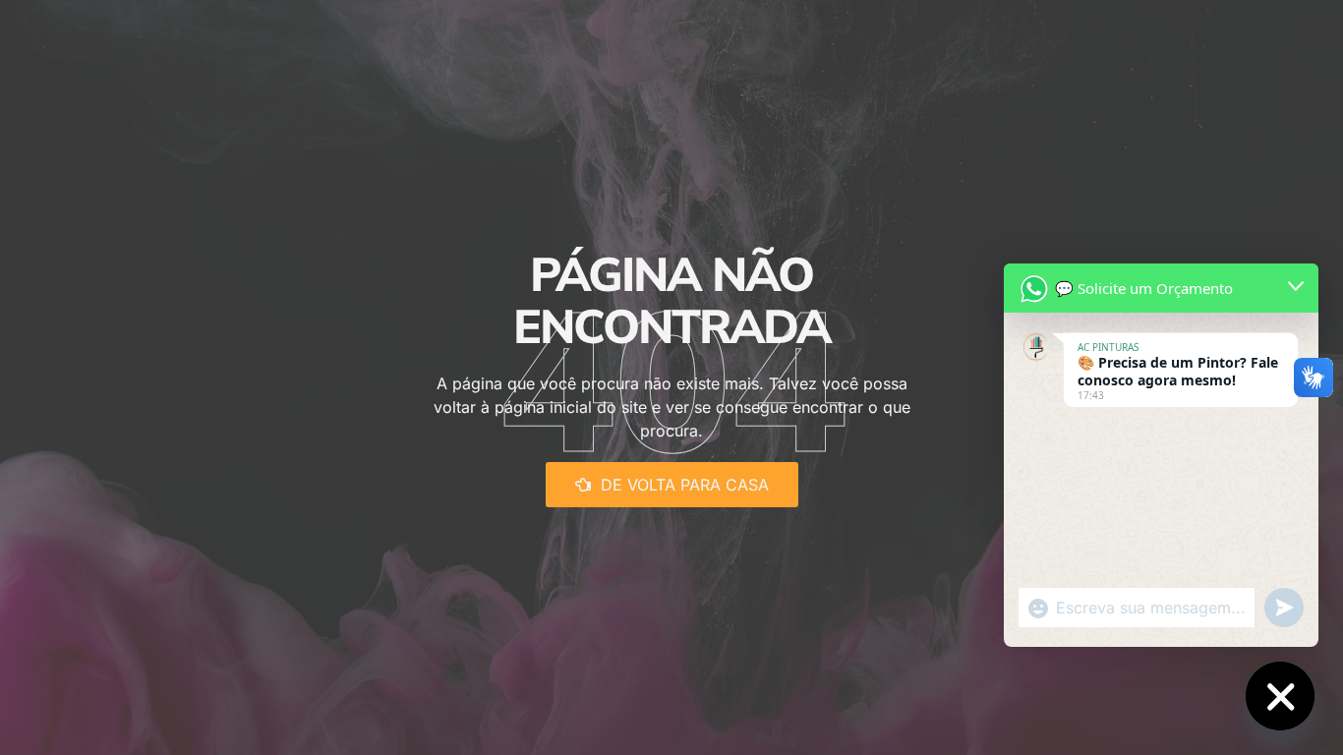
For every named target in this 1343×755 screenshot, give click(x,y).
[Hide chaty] (1280, 696)
